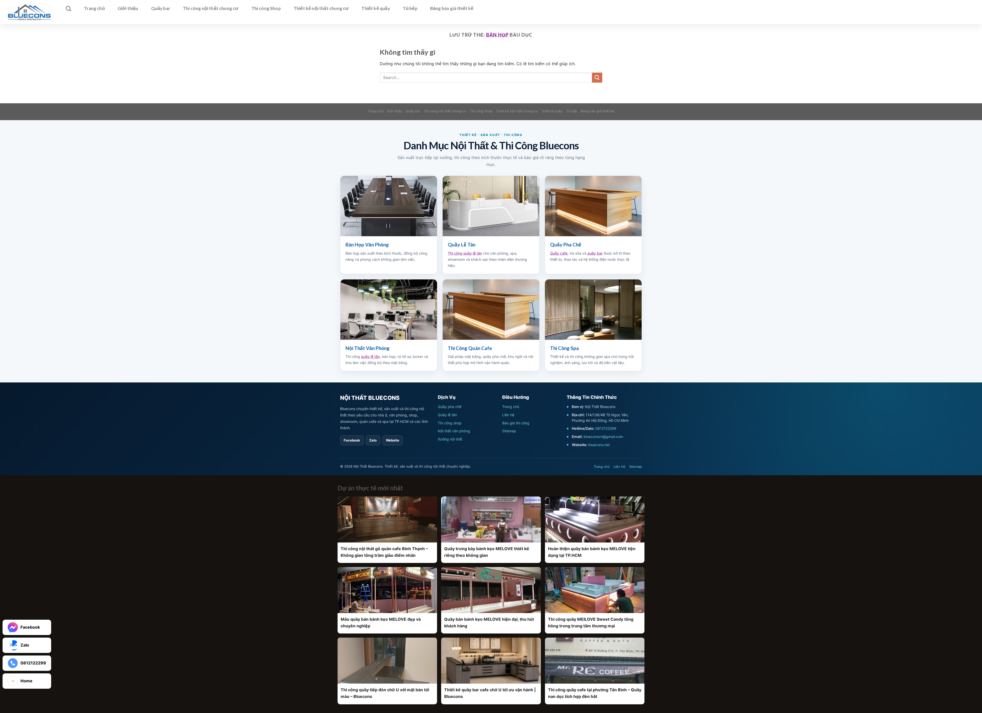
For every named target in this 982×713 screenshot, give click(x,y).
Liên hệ (508, 415)
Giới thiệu (128, 8)
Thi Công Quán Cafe (470, 348)
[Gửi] (597, 78)
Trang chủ (94, 8)
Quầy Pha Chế (565, 244)
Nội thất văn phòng (454, 431)
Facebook (352, 440)
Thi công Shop (266, 8)
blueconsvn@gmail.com (603, 436)
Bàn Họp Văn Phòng (367, 244)
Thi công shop (450, 423)
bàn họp (497, 35)
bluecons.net (599, 445)
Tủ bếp (410, 8)
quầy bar (594, 253)
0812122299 (605, 428)
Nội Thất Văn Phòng (367, 348)
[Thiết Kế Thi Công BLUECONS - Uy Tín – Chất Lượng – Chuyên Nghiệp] (29, 12)
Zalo (373, 440)
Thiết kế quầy (375, 8)
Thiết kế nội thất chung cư (321, 8)
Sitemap (509, 431)
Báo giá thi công (515, 423)
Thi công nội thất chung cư (211, 8)
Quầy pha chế (449, 406)
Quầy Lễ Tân (461, 244)
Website (392, 440)
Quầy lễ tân (447, 415)
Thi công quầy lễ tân (465, 253)
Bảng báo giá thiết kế (452, 8)
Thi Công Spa (564, 348)
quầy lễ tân (370, 356)
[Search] (68, 8)
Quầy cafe (558, 253)
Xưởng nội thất (450, 439)
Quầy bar (160, 8)
